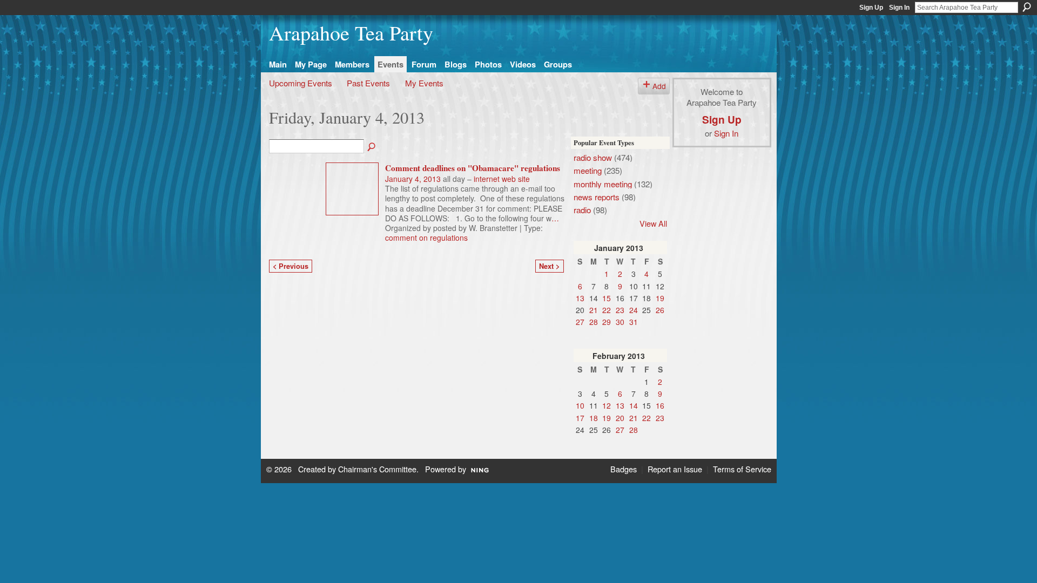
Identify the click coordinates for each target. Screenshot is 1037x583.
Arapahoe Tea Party (351, 32)
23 (620, 309)
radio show (593, 157)
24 (633, 309)
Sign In (899, 7)
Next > (549, 266)
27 (580, 321)
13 (580, 298)
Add (659, 85)
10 (580, 405)
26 (660, 309)
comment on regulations (426, 237)
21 (593, 309)
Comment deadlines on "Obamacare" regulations (472, 168)
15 (606, 298)
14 (633, 405)
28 (593, 321)
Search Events (372, 147)
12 (606, 405)
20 (620, 417)
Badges (623, 468)
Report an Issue (675, 468)
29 (606, 321)
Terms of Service (742, 468)
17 (580, 417)
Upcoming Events (300, 83)
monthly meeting (603, 183)
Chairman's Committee (377, 468)
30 (620, 321)
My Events (424, 83)
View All (653, 223)
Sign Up (871, 7)
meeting (588, 170)
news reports (596, 196)
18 (593, 417)
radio (582, 209)
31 (633, 321)
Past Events (368, 83)
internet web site (502, 178)
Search (1026, 7)
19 (660, 298)
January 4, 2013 (413, 178)
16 (660, 405)
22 (606, 309)
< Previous (290, 266)
